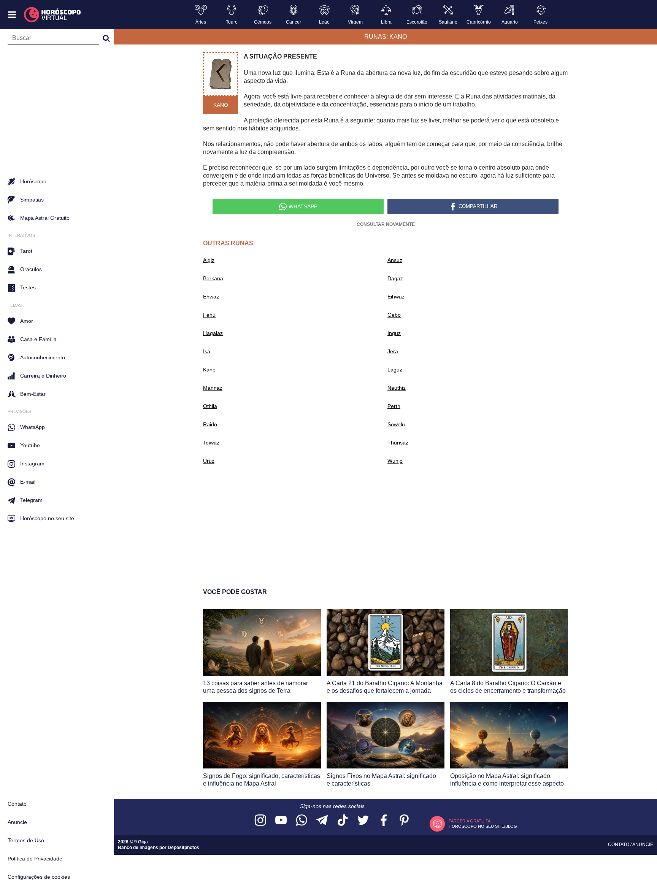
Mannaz (212, 388)
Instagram (32, 463)
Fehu (209, 315)
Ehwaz (211, 297)
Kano (209, 370)
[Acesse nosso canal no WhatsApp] (301, 821)
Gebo (394, 315)
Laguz (394, 370)
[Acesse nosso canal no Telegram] (322, 821)
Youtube (30, 445)
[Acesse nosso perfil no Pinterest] (404, 821)
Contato (17, 804)
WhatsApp (32, 427)
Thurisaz (397, 443)
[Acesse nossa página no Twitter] (363, 821)
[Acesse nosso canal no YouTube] (281, 821)
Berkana (213, 278)
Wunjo (395, 461)
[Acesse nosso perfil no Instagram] (260, 821)
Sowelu (396, 424)
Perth (393, 406)
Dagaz (395, 278)
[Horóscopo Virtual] (52, 15)
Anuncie (17, 822)
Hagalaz (213, 333)
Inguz (394, 333)
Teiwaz (211, 443)
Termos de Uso (26, 840)
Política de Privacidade (35, 859)
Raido (210, 424)
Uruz (208, 461)
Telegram (31, 500)
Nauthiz (396, 388)
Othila (210, 406)
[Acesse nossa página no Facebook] (383, 821)
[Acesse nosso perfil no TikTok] (342, 821)
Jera (392, 351)
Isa (206, 351)
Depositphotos (183, 847)
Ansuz (394, 260)
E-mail (27, 482)
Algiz (208, 260)
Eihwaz (396, 297)
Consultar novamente (386, 224)
